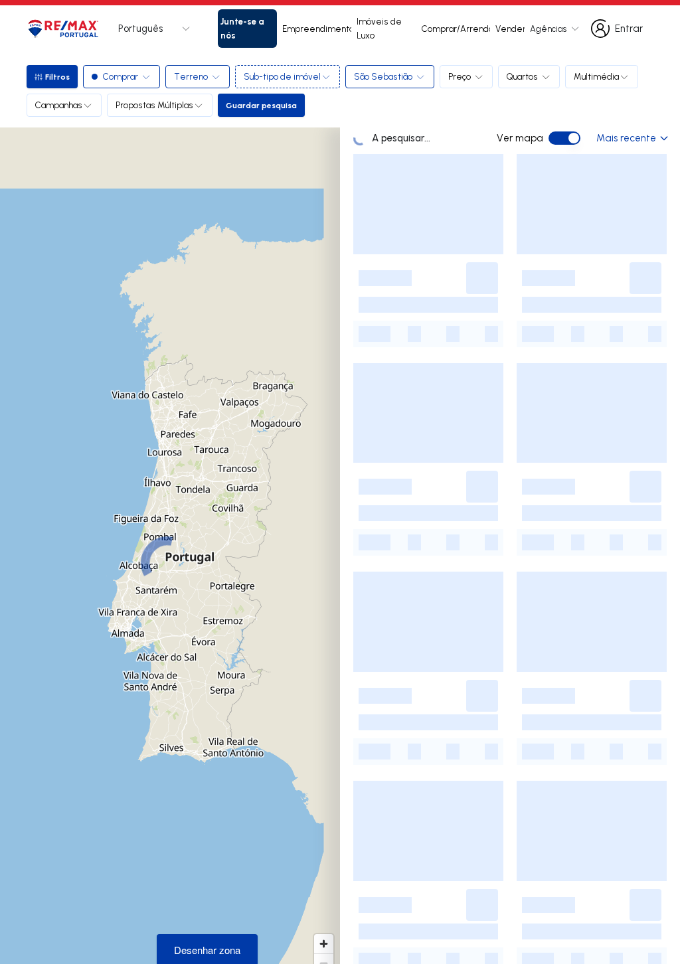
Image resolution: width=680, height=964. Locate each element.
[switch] (564, 138)
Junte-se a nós (242, 27)
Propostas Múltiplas (154, 105)
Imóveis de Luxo (379, 28)
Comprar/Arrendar (456, 28)
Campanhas (58, 105)
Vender (510, 28)
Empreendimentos (317, 28)
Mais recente (626, 137)
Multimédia (596, 76)
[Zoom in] (323, 943)
